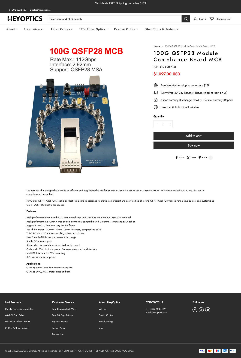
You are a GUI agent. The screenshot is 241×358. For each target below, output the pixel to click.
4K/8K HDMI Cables (15, 315)
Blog (101, 328)
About (10, 29)
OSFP (92, 351)
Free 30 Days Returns (62, 315)
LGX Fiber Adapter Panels (17, 321)
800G (131, 351)
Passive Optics (124, 29)
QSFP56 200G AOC (116, 351)
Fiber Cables (60, 29)
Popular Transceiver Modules (19, 309)
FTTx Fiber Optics (92, 29)
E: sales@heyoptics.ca (40, 9)
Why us (102, 309)
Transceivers (33, 29)
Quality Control (106, 315)
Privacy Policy (58, 328)
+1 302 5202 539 (17, 9)
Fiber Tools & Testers (160, 29)
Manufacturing (106, 321)
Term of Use (58, 334)
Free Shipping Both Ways (64, 309)
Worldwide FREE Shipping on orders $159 (120, 3)
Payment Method (60, 321)
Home (156, 46)
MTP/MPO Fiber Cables (16, 328)
